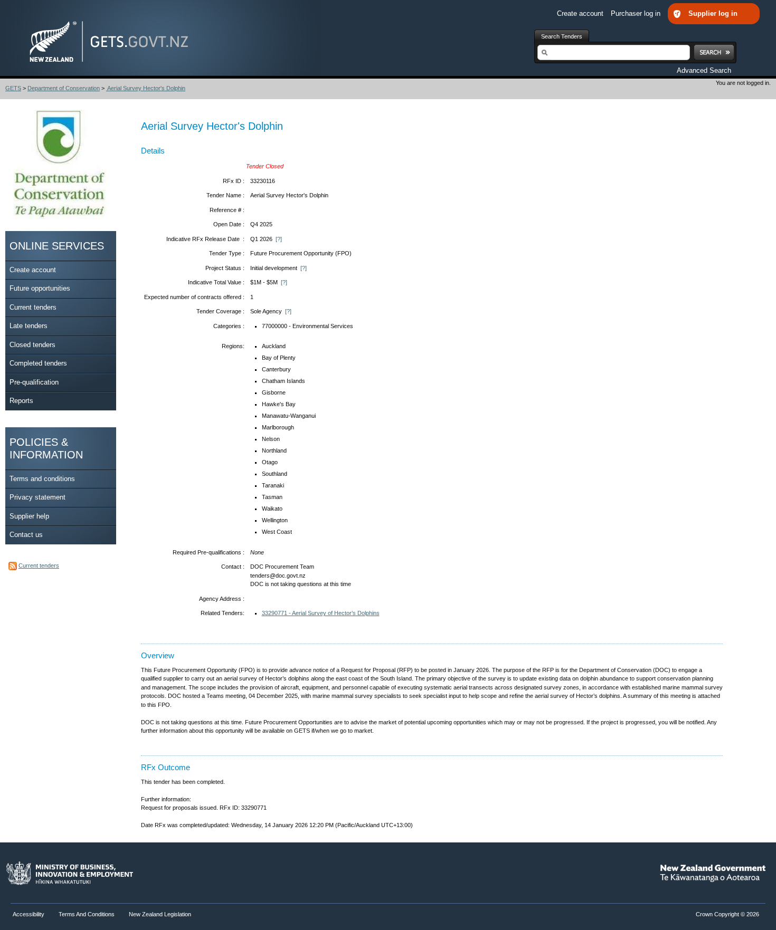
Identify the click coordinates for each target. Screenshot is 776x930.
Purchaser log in (637, 13)
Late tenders (29, 326)
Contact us (26, 535)
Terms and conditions (42, 479)
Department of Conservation (63, 88)
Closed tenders (32, 345)
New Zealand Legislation (160, 914)
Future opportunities (40, 288)
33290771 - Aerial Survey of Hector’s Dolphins (321, 613)
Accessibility (29, 914)
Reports (21, 401)
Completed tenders (38, 363)
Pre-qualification (34, 382)
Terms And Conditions (87, 914)
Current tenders (33, 307)
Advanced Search (704, 70)
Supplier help (29, 516)
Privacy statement (37, 497)
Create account (581, 13)
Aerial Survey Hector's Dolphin (145, 88)
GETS (13, 88)
